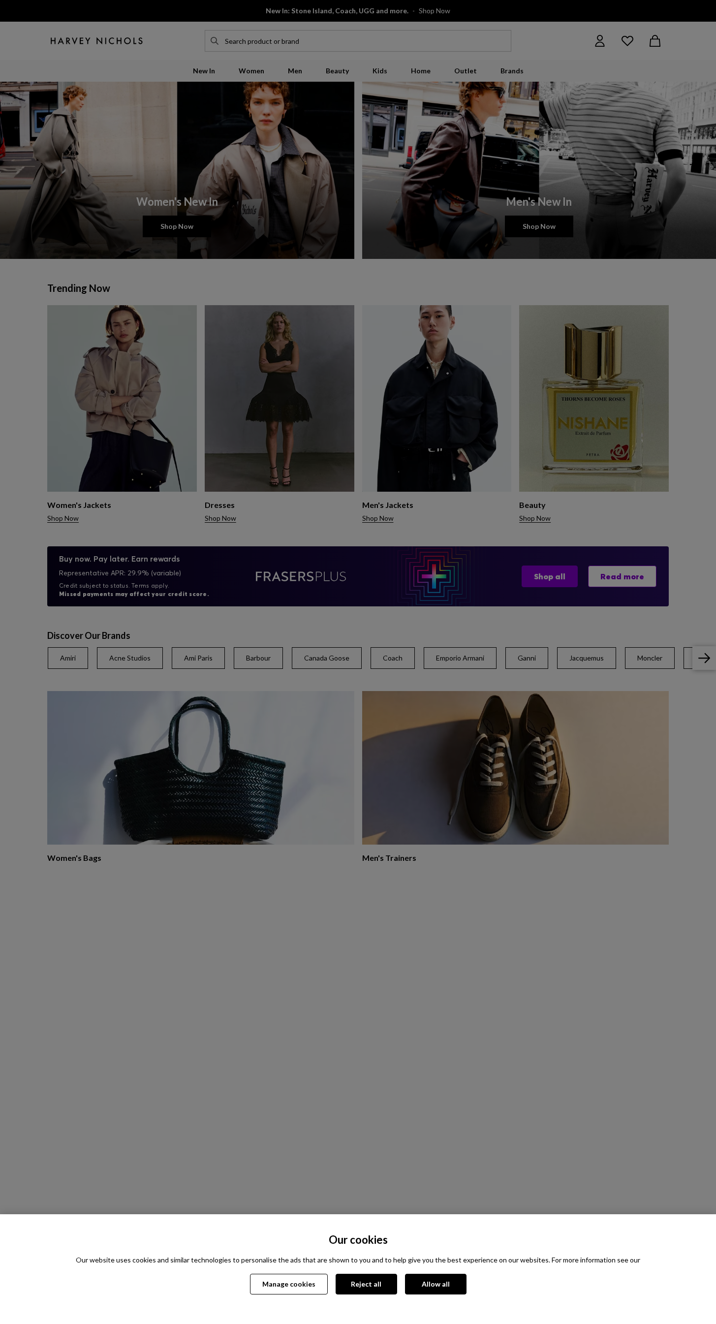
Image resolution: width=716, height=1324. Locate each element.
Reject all (366, 1284)
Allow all (436, 1284)
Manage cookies (288, 1284)
